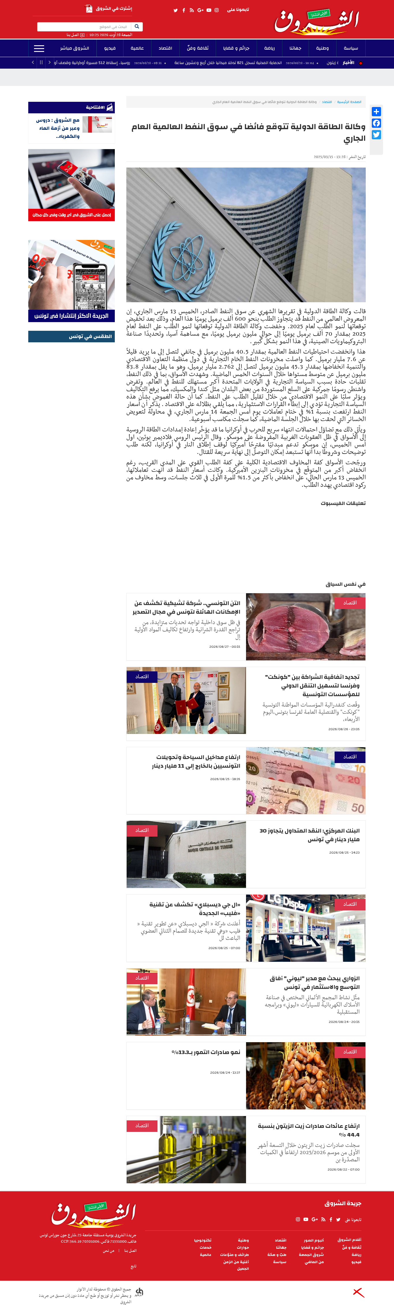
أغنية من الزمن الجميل (236, 1265)
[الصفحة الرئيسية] (319, 17)
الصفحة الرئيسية (349, 102)
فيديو (110, 48)
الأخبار (348, 62)
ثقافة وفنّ (198, 48)
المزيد (39, 48)
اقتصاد (165, 48)
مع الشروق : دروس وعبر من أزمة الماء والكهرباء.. (58, 128)
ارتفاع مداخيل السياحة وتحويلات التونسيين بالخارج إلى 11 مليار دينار (196, 761)
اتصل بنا (73, 35)
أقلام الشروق (349, 1240)
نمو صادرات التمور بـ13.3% (206, 1052)
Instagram (216, 10)
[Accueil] (91, 1213)
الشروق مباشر (74, 48)
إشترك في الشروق (114, 8)
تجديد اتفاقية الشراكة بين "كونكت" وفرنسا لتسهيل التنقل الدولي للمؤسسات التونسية (312, 686)
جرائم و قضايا (236, 48)
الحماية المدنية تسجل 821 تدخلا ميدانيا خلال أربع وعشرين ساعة (282, 63)
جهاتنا (295, 48)
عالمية (137, 48)
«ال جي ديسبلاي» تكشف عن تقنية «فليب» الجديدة (194, 908)
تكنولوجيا (202, 1240)
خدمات (205, 1247)
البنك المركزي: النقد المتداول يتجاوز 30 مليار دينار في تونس (310, 835)
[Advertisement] (71, 430)
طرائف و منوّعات (234, 1255)
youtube (208, 10)
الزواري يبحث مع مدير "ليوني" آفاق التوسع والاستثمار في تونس (315, 982)
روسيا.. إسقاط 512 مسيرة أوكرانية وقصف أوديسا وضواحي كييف (128, 63)
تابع (133, 1266)
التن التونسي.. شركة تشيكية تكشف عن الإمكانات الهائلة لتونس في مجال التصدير (186, 607)
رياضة (269, 48)
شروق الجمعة (311, 1255)
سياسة (351, 48)
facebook (183, 10)
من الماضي (314, 1262)
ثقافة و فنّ (351, 1247)
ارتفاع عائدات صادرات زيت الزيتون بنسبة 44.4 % (309, 1130)
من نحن (108, 1250)
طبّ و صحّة (276, 1255)
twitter (175, 10)
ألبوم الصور (314, 1240)
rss (191, 10)
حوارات (243, 1247)
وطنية (322, 48)
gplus (200, 10)
